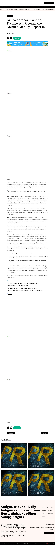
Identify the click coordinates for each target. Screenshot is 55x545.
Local (16, 7)
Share (8, 179)
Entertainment (45, 7)
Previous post (11, 433)
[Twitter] (27, 113)
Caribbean (27, 7)
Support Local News (48, 2)
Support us (17, 38)
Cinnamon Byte (51, 543)
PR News (52, 7)
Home (12, 7)
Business (33, 7)
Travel (21, 7)
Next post (44, 433)
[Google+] (27, 155)
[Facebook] (27, 70)
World (38, 7)
